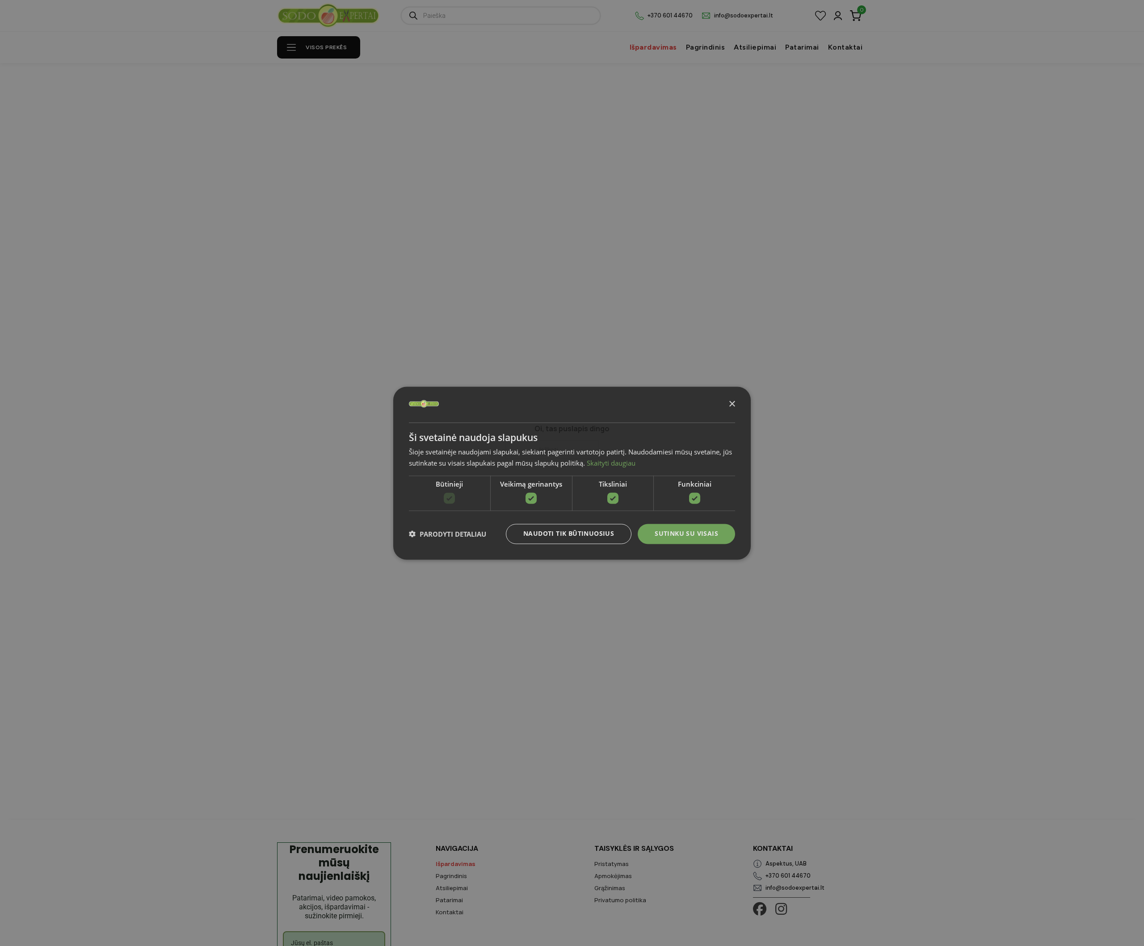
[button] (447, 534)
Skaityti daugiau (611, 462)
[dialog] (572, 473)
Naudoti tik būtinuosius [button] (568, 533)
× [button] (731, 403)
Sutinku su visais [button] (686, 533)
